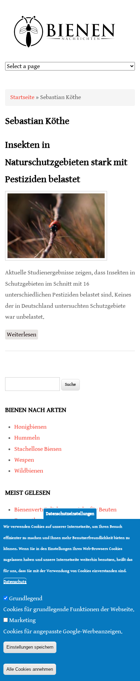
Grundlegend (25, 598)
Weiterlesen (22, 335)
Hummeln (27, 437)
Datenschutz (15, 581)
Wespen (24, 459)
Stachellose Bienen (38, 449)
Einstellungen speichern (29, 647)
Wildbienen (28, 470)
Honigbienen (30, 426)
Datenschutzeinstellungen (70, 513)
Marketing (22, 620)
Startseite (22, 97)
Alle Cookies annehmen (29, 669)
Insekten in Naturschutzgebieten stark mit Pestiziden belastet (66, 162)
